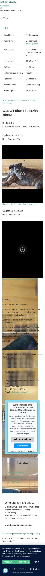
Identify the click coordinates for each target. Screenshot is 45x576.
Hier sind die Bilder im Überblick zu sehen (20, 204)
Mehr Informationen (22, 439)
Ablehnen (8, 562)
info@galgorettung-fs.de (21, 392)
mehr (36, 562)
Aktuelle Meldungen (16, 472)
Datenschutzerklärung (26, 572)
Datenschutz (18, 534)
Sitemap (36, 534)
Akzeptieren (22, 446)
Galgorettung (8, 1)
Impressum (7, 534)
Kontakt (28, 534)
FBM (31, 53)
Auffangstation (32, 44)
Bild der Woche (14, 482)
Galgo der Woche (15, 477)
